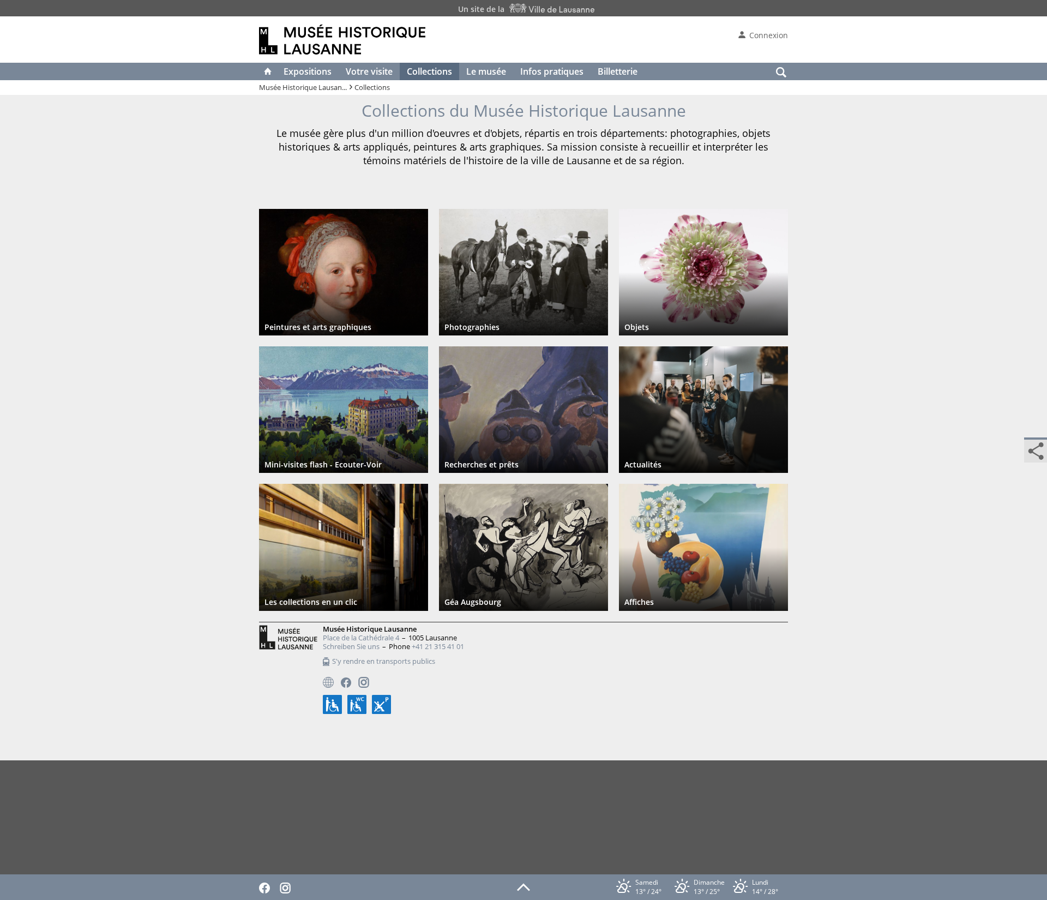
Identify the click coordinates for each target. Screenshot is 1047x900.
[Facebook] (346, 682)
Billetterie (617, 71)
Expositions (308, 71)
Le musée (486, 71)
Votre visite (369, 71)
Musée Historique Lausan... (303, 87)
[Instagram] (363, 682)
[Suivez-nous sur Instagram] (288, 887)
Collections (429, 71)
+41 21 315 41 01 (438, 646)
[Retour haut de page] (523, 886)
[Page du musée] (328, 682)
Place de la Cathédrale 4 (361, 638)
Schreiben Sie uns (351, 646)
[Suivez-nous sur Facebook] (267, 887)
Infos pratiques (551, 71)
